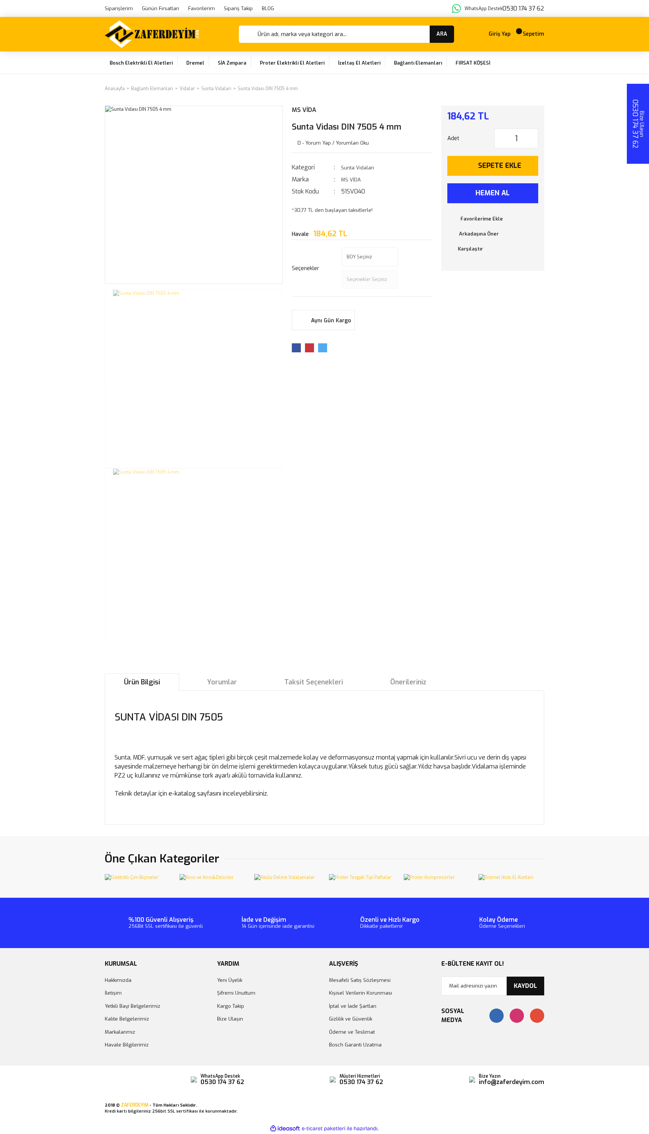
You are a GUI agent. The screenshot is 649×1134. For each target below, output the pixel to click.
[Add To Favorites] (493, 219)
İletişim (113, 993)
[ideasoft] (285, 1128)
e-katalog (182, 793)
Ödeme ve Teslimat (352, 1032)
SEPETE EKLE (499, 165)
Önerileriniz (408, 682)
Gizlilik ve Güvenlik (350, 1019)
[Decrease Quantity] (500, 138)
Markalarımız (120, 1032)
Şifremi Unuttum (236, 993)
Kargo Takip (230, 1006)
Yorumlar (222, 682)
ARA (441, 34)
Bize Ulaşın (230, 1019)
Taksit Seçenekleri (313, 682)
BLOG (268, 8)
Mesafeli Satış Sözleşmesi (360, 980)
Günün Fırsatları (160, 8)
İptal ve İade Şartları (352, 1006)
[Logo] (152, 34)
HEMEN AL (492, 193)
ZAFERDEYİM (134, 1105)
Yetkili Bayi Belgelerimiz (132, 1006)
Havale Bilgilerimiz (127, 1045)
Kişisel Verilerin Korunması (360, 993)
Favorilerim (201, 8)
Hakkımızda (118, 980)
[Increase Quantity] (532, 138)
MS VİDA (304, 110)
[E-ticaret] (324, 1128)
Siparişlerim (119, 8)
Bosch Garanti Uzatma (355, 1045)
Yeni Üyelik (229, 980)
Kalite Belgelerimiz (127, 1019)
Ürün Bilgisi (142, 682)
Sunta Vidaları (357, 168)
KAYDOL (525, 986)
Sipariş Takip (238, 8)
